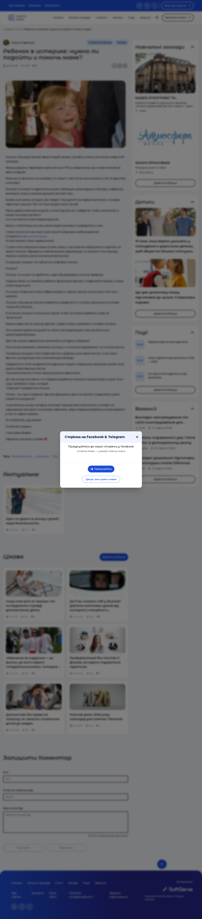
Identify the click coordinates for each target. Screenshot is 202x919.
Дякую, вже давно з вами (101, 479)
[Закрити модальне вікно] (137, 437)
